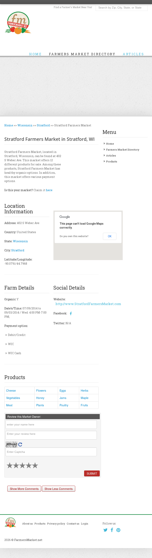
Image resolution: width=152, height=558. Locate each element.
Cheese (11, 390)
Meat (9, 405)
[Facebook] (112, 529)
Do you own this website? (74, 236)
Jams (63, 398)
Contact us (73, 523)
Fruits (84, 405)
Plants (40, 405)
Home (35, 54)
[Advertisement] (76, 85)
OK (109, 236)
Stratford (43, 125)
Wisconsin (24, 125)
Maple (84, 398)
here (49, 190)
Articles (133, 54)
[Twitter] (105, 529)
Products (111, 161)
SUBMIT (92, 473)
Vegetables (13, 398)
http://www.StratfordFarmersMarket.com (88, 304)
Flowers (41, 390)
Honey (40, 398)
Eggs (63, 390)
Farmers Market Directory (82, 54)
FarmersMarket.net (28, 540)
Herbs (84, 390)
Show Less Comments (59, 489)
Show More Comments (24, 489)
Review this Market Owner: (24, 417)
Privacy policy (56, 523)
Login (84, 523)
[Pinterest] (118, 529)
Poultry (64, 405)
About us (27, 523)
